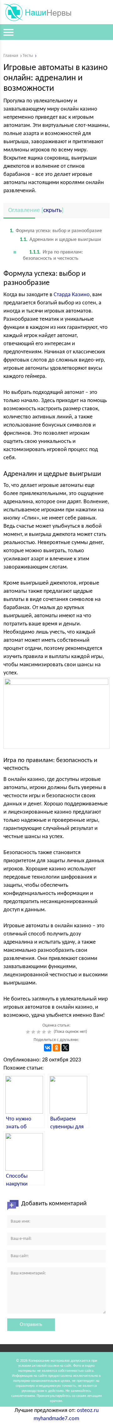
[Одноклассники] (56, 1047)
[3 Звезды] (39, 1032)
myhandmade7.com (56, 1419)
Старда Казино (72, 295)
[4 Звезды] (44, 1032)
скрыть (52, 210)
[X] (65, 1047)
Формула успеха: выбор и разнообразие (56, 230)
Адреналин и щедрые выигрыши (60, 239)
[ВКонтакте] (47, 1047)
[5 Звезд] (50, 1032)
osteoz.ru (88, 1411)
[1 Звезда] (28, 1032)
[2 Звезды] (34, 1032)
